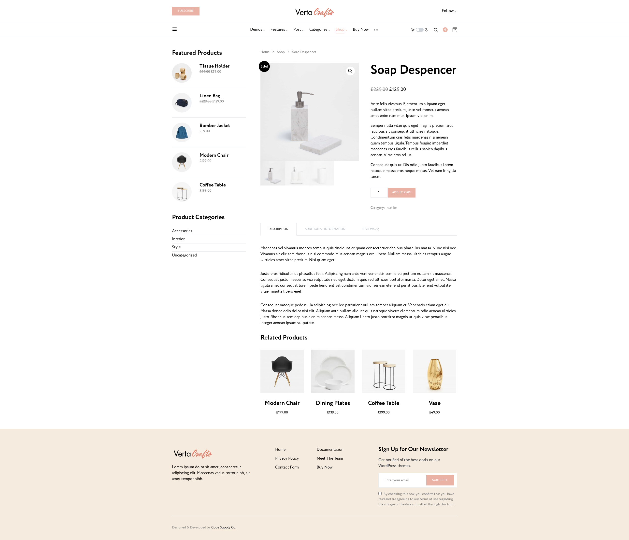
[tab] (278, 229)
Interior (391, 207)
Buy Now (324, 467)
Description (278, 229)
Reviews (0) (370, 229)
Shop (281, 52)
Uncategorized (184, 255)
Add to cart (402, 192)
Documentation (330, 450)
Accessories (182, 231)
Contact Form (287, 467)
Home (265, 52)
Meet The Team (330, 458)
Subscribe (186, 11)
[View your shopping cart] (455, 30)
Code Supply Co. (223, 527)
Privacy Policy (287, 458)
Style (176, 247)
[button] (174, 30)
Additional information (325, 229)
